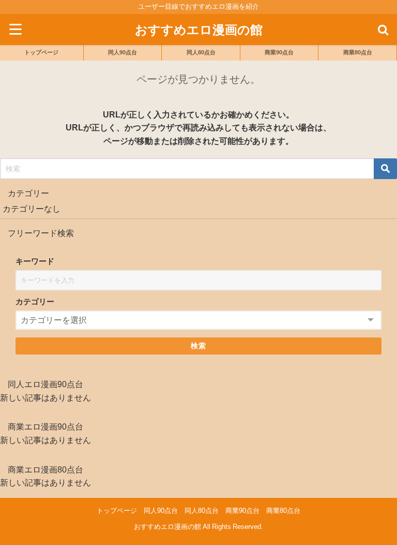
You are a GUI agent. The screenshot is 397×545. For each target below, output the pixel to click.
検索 (199, 346)
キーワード (35, 261)
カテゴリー (35, 301)
